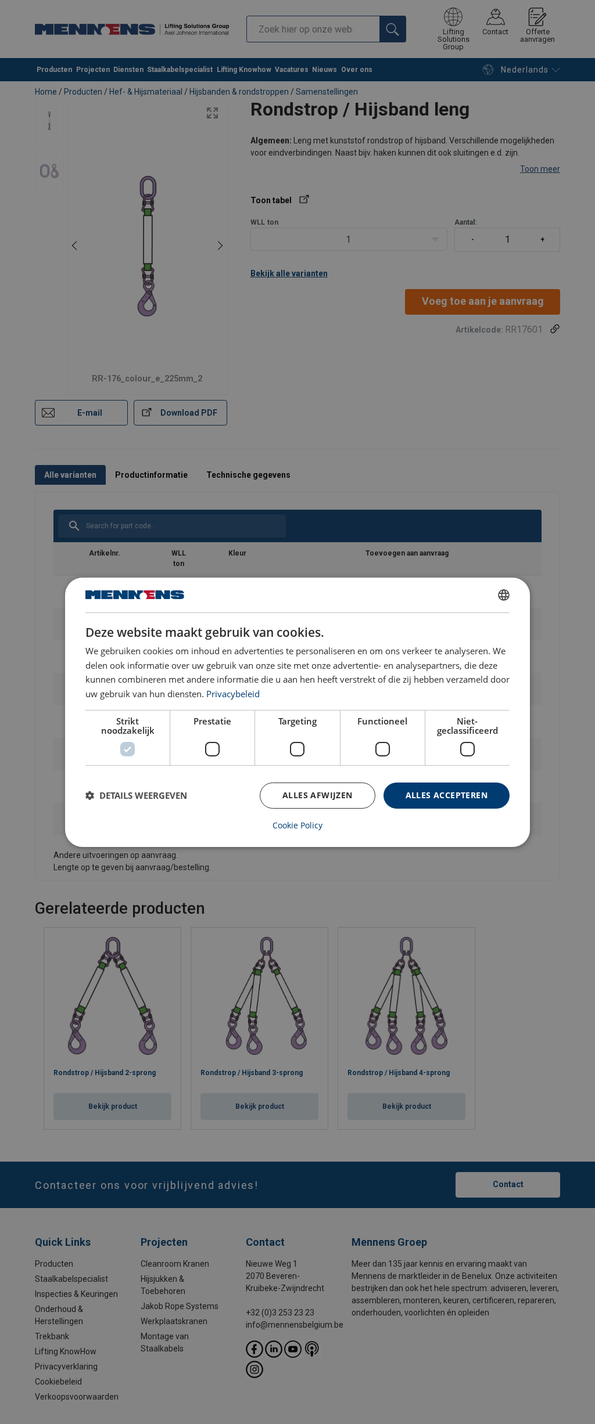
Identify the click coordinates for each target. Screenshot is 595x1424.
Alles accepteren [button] (447, 795)
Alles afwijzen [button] (317, 795)
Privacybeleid (233, 694)
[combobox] (504, 594)
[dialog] (297, 711)
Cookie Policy (297, 825)
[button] (136, 795)
